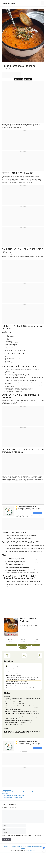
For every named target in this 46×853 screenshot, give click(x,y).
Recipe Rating (5, 807)
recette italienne (23, 791)
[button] (40, 665)
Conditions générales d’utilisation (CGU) (33, 846)
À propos (6, 846)
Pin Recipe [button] (31, 630)
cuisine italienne (7, 791)
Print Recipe (28, 79)
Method (24, 656)
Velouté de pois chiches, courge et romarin (13, 795)
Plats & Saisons (7, 790)
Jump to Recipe (19, 79)
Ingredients (7, 656)
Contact (23, 848)
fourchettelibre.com (9, 3)
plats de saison (15, 791)
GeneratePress (31, 850)
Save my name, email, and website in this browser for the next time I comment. (22, 835)
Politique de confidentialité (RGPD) (16, 846)
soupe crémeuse (32, 791)
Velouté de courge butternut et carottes (13, 797)
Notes (39, 656)
